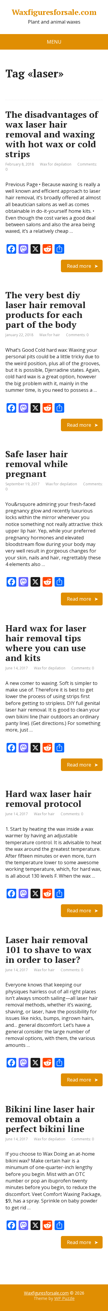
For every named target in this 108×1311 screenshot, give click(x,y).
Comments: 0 (77, 334)
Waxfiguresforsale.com (54, 12)
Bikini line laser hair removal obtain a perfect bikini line (50, 1119)
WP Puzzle (64, 1298)
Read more (79, 266)
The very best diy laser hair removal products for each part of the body (45, 310)
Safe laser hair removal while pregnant (36, 464)
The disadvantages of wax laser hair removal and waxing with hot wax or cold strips (51, 134)
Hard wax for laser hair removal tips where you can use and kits (45, 643)
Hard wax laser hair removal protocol (48, 799)
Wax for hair (49, 334)
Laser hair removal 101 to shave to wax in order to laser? (48, 950)
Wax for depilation (55, 164)
